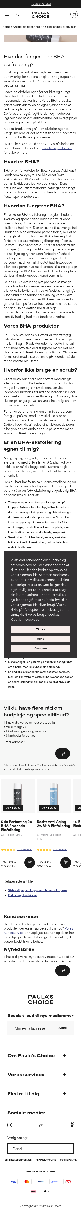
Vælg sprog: (17, 1137)
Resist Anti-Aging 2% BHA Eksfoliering (53, 823)
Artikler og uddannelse (28, 26)
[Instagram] (9, 1124)
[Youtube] (41, 1124)
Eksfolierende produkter (60, 26)
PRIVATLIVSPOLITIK (46, 1160)
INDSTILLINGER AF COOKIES (40, 1172)
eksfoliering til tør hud (57, 148)
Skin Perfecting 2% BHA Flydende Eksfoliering (16, 825)
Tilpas (40, 629)
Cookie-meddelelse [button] (25, 619)
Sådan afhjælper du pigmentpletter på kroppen (37, 890)
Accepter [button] (40, 648)
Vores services (25, 1074)
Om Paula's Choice (31, 1055)
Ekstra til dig (23, 1093)
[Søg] (17, 15)
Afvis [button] (40, 639)
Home (6, 26)
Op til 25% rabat (41, 4)
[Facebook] (72, 1124)
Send (63, 1028)
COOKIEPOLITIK (68, 1160)
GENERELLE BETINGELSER (18, 1160)
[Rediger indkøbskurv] (74, 14)
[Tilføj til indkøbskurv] (29, 862)
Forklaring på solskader (22, 895)
